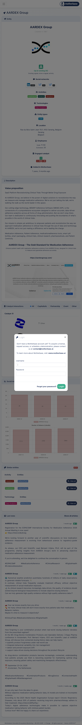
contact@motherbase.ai (43, 349)
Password (20, 370)
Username (20, 361)
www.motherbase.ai (56, 353)
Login (61, 386)
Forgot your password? (46, 386)
